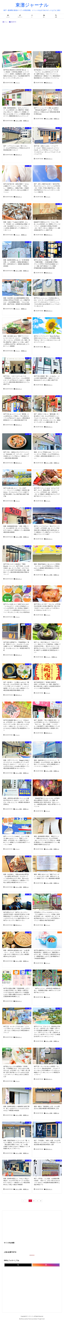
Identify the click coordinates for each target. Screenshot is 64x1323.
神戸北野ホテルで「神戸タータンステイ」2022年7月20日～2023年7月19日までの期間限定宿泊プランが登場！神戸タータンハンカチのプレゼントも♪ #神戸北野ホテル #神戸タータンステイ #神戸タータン (16, 916)
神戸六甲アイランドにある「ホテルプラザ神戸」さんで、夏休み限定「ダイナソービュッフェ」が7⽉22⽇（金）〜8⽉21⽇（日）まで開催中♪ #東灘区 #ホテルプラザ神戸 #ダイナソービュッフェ (47, 492)
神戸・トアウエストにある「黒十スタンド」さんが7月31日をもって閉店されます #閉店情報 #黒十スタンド (16, 148)
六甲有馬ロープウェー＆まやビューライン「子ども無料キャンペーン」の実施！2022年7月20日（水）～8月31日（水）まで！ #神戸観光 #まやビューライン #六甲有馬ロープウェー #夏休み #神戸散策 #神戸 (47, 916)
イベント (17, 82)
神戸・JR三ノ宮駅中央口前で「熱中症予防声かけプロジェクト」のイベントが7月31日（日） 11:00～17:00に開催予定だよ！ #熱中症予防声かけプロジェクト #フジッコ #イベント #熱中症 (47, 188)
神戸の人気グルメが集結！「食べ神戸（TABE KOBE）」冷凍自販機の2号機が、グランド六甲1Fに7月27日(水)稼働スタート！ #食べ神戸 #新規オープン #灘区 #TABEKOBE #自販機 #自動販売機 (46, 264)
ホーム (5, 22)
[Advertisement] (33, 37)
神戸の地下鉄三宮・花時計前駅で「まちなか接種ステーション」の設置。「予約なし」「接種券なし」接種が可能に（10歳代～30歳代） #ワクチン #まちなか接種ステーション (16, 188)
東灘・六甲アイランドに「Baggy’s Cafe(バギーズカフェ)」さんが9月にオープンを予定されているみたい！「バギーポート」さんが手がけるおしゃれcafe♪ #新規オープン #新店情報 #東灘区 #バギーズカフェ (16, 764)
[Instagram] (46, 1265)
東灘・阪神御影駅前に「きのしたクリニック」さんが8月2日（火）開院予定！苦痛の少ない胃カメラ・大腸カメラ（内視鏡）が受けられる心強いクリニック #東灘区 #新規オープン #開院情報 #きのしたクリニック (16, 112)
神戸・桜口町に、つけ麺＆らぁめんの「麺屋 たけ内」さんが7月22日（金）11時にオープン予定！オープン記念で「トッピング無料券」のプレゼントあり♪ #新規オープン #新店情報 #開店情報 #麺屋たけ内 (16, 686)
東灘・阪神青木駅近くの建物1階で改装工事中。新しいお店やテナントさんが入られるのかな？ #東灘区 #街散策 (16, 1108)
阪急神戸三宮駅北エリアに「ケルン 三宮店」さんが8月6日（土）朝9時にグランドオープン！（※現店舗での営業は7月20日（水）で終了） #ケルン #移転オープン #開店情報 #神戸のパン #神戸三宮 (47, 226)
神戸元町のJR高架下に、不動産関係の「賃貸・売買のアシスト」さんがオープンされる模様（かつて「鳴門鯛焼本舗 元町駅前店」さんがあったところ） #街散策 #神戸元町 (16, 646)
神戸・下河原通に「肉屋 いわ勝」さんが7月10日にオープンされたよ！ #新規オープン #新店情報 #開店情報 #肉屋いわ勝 (47, 1142)
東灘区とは (26, 120)
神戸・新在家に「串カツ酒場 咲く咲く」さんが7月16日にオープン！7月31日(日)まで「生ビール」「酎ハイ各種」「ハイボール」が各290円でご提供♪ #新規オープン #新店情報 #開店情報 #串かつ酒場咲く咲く (47, 724)
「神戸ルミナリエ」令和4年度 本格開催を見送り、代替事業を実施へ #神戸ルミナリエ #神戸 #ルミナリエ (47, 990)
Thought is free (41, 1318)
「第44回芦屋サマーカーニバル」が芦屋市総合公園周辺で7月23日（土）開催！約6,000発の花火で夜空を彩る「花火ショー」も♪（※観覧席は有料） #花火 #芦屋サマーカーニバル (47, 802)
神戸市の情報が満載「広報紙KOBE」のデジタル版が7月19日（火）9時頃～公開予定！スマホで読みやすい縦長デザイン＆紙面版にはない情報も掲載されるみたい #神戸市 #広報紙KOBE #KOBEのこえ (16, 992)
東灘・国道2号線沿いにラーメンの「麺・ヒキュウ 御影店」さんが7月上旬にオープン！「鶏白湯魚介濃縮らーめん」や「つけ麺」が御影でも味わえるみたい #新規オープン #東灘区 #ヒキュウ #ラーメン (16, 1144)
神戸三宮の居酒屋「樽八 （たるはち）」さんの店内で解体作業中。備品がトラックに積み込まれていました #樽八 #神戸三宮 (47, 378)
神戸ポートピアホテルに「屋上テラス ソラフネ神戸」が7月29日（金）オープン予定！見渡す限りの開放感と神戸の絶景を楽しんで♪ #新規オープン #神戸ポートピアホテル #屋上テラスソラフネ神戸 (47, 530)
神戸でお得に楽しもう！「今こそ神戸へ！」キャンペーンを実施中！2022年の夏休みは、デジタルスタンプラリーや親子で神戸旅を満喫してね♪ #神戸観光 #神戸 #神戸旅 (16, 492)
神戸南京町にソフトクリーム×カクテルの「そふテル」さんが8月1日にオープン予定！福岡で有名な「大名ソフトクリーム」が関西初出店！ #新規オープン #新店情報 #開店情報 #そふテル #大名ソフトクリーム (47, 74)
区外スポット (49, 82)
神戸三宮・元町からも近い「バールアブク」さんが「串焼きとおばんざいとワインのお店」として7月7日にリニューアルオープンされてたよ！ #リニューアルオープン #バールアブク (47, 150)
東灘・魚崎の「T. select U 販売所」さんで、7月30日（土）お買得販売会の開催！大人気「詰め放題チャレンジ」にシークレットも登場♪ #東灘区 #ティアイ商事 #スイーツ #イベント (16, 226)
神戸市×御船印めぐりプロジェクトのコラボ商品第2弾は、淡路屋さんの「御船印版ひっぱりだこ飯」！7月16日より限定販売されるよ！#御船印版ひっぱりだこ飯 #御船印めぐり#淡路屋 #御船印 (47, 954)
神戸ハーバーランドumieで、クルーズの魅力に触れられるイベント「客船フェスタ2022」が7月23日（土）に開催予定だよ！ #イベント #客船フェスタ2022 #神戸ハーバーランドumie (16, 840)
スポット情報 (18, 120)
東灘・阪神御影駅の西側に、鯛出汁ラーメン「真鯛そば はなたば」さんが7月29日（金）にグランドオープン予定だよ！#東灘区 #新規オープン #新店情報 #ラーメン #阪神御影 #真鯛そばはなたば (47, 840)
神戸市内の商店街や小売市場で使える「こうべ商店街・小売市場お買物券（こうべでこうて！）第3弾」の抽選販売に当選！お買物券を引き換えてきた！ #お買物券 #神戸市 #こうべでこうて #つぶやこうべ (16, 74)
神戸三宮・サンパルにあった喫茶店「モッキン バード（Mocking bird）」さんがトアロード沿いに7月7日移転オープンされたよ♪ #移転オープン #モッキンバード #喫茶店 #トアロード (47, 1070)
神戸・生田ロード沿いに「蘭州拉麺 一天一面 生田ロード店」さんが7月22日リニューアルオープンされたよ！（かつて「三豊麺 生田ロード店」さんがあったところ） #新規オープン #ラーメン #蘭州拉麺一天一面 (47, 418)
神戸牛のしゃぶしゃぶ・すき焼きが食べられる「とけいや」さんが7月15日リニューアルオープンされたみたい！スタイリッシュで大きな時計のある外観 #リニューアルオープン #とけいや (47, 302)
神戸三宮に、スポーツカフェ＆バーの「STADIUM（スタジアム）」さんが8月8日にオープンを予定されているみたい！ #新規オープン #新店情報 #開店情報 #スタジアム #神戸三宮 (16, 380)
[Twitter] (18, 1265)
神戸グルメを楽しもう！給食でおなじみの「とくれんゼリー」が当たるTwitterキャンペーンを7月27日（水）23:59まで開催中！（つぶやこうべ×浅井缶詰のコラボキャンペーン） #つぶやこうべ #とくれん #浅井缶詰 (16, 608)
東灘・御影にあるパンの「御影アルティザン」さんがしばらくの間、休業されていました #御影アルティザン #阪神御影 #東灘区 (47, 876)
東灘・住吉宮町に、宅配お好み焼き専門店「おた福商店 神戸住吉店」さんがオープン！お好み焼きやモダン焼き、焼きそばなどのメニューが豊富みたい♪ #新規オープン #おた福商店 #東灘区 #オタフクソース (16, 878)
